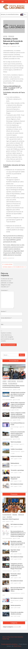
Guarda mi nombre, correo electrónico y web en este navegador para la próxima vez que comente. (7, 337)
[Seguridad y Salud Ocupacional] (5, 479)
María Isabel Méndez (7, 399)
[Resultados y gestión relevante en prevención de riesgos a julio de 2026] (5, 543)
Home (15, 637)
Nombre (3, 311)
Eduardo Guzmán (15, 600)
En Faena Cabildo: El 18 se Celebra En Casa (13, 267)
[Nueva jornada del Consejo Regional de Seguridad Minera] (5, 589)
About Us (4, 637)
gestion (5, 36)
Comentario (4, 290)
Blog (8, 637)
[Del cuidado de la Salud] (5, 582)
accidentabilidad (6, 514)
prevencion (11, 36)
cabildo (4, 381)
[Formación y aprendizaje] (5, 472)
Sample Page (5, 639)
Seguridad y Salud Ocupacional (10, 519)
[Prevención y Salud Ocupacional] (5, 575)
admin (12, 458)
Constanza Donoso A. (7, 389)
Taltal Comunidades (16, 442)
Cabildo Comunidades (16, 449)
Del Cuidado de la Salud (17, 484)
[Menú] (2, 1)
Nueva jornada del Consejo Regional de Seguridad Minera (18, 589)
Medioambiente (15, 463)
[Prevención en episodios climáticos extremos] (5, 614)
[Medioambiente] (5, 465)
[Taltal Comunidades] (5, 443)
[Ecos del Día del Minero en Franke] (5, 424)
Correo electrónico (6, 318)
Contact (12, 637)
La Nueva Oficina (8, 264)
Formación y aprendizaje (17, 470)
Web (2, 324)
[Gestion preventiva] (5, 607)
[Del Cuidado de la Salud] (5, 485)
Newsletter (20, 637)
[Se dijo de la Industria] (5, 458)
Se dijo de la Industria (16, 456)
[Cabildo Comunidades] (5, 451)
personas (4, 383)
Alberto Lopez (6, 46)
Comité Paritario (12, 381)
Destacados (20, 381)
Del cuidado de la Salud (17, 580)
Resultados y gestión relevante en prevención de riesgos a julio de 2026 (18, 543)
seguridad (9, 517)
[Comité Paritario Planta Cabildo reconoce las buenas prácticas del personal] (14, 371)
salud (4, 517)
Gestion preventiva (16, 605)
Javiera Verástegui (6, 410)
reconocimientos (12, 383)
